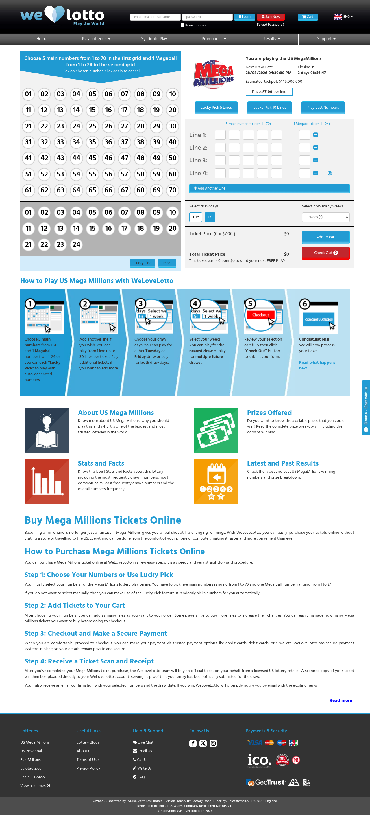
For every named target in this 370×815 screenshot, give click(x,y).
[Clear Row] (315, 134)
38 (140, 142)
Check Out (323, 253)
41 (28, 158)
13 (60, 110)
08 (140, 94)
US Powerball (31, 751)
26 (108, 127)
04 (76, 94)
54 (76, 175)
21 (28, 127)
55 (92, 175)
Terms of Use (88, 760)
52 (44, 175)
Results (270, 39)
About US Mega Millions (116, 413)
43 (60, 158)
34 (76, 142)
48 (140, 158)
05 (92, 94)
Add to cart (326, 237)
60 (173, 175)
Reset (167, 263)
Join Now (272, 17)
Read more (341, 700)
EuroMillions (30, 760)
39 (156, 142)
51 (28, 175)
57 (124, 175)
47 (124, 158)
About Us (84, 751)
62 (44, 190)
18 (140, 110)
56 (108, 175)
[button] (343, 17)
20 (173, 110)
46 (108, 158)
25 (92, 127)
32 (44, 142)
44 (76, 158)
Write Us (144, 768)
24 (76, 127)
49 (157, 158)
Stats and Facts (101, 463)
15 (92, 110)
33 (60, 142)
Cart (309, 17)
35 (92, 142)
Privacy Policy (88, 768)
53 (60, 175)
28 (141, 127)
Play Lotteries (95, 39)
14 (76, 110)
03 (60, 94)
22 (44, 127)
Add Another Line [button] (211, 188)
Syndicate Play (154, 39)
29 (156, 127)
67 (124, 190)
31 (28, 142)
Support (325, 39)
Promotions (212, 39)
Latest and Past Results (283, 463)
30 (172, 127)
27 (124, 127)
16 (108, 110)
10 (172, 94)
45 (92, 158)
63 (60, 190)
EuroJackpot (30, 768)
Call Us (142, 760)
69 (157, 190)
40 (173, 142)
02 (44, 94)
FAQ (140, 777)
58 (141, 175)
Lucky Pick (142, 263)
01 (28, 94)
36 (108, 142)
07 (124, 94)
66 (108, 190)
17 (124, 110)
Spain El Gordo (32, 777)
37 (124, 142)
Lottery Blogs (88, 742)
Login (246, 17)
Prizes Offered (269, 413)
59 (156, 175)
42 (44, 158)
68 (140, 190)
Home (41, 39)
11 (28, 110)
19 (156, 110)
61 (28, 190)
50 (173, 158)
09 (157, 94)
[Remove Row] (330, 173)
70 (172, 190)
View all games (33, 786)
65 (92, 190)
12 (44, 110)
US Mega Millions (34, 742)
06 (108, 94)
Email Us (144, 751)
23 (60, 127)
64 (76, 190)
